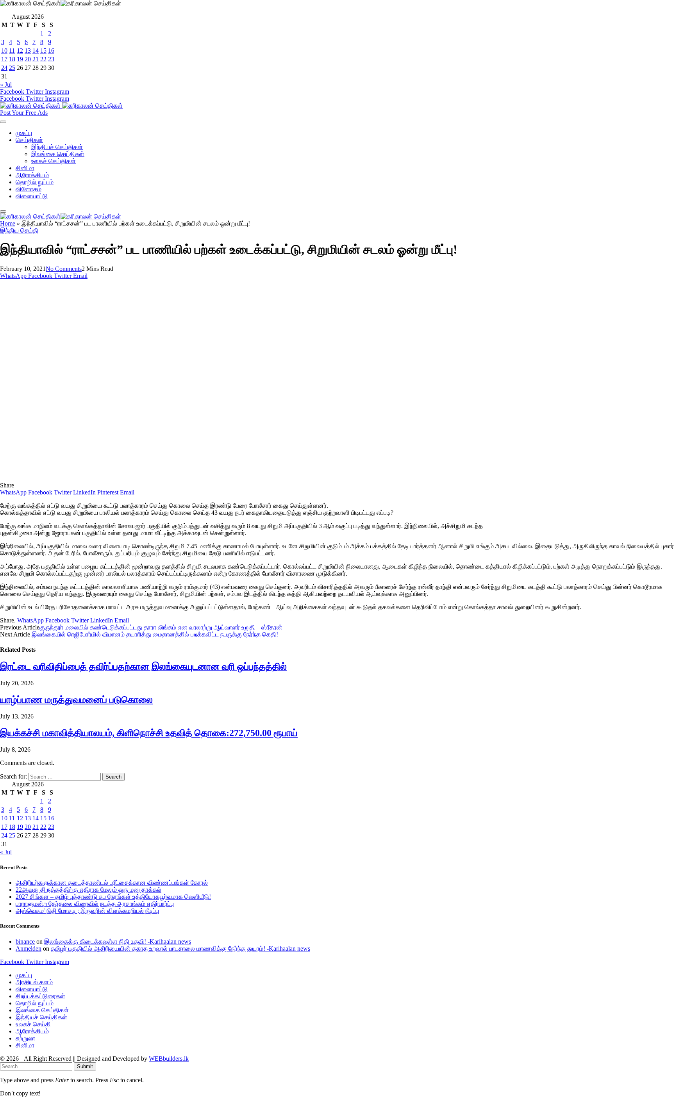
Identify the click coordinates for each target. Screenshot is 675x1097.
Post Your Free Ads (24, 112)
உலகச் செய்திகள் (53, 161)
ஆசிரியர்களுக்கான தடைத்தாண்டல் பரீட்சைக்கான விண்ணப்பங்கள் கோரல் (112, 882)
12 (20, 50)
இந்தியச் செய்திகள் (57, 147)
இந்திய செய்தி (19, 230)
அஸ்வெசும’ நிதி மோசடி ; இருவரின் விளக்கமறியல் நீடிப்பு (87, 910)
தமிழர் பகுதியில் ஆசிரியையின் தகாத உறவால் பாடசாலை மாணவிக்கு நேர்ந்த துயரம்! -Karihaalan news (180, 948)
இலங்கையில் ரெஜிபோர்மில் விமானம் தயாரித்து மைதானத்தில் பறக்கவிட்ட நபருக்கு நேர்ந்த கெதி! (155, 634)
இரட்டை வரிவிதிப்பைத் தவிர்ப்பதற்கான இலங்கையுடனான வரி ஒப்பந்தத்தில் (143, 666)
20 (28, 59)
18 (12, 59)
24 (4, 67)
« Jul (6, 84)
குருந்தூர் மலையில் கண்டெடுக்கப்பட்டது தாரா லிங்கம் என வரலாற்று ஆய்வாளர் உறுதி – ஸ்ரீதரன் (160, 627)
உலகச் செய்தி (33, 1024)
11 (12, 50)
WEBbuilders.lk (169, 1058)
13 (28, 50)
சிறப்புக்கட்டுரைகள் (40, 996)
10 (4, 50)
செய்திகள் (29, 140)
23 (51, 59)
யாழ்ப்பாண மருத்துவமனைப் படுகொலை (76, 700)
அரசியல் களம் (34, 982)
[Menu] (3, 122)
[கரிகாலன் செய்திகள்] (61, 105)
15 (43, 50)
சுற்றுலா (25, 1038)
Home (7, 223)
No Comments (64, 268)
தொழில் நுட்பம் (35, 182)
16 (51, 50)
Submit (85, 1066)
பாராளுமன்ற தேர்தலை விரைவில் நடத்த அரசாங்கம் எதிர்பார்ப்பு (95, 903)
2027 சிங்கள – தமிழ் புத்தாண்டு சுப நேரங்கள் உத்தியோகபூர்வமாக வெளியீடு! (113, 896)
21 (35, 59)
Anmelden (28, 948)
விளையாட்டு (32, 196)
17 (4, 59)
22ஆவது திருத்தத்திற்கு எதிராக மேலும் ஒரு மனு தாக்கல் (88, 889)
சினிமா (25, 168)
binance (25, 941)
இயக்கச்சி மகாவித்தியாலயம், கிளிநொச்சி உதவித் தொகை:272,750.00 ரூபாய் (149, 733)
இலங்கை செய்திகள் (57, 154)
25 (12, 67)
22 (43, 59)
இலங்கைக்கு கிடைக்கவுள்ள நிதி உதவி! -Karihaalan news (117, 941)
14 (35, 50)
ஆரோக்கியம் (32, 175)
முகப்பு (24, 133)
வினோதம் (28, 189)
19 (20, 59)
